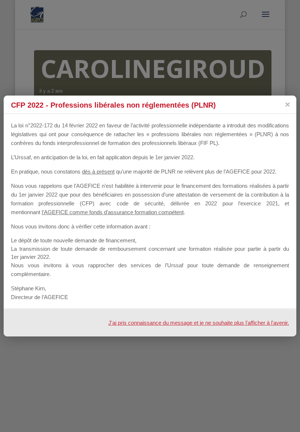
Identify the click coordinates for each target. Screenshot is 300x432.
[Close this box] (287, 104)
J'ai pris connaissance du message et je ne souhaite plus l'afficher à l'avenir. (198, 323)
